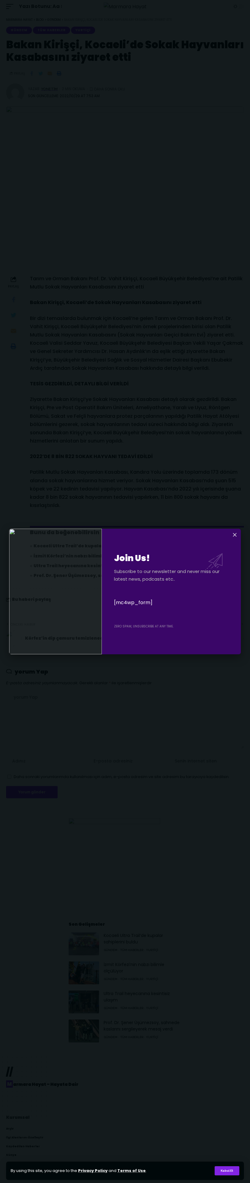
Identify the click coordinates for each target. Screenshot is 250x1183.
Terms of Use (131, 1170)
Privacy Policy (93, 1170)
